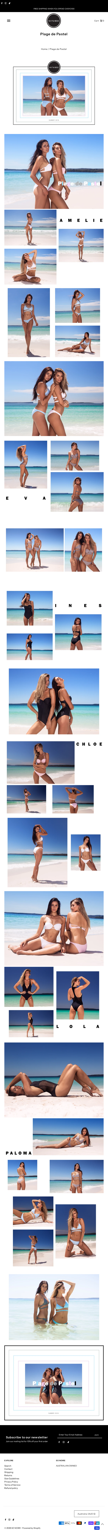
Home (44, 49)
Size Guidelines (11, 1478)
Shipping (8, 1472)
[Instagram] (5, 3)
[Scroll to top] (102, 1524)
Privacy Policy (11, 1481)
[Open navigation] (14, 20)
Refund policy (11, 1488)
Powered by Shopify (31, 1528)
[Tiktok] (9, 3)
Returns (8, 1475)
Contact (8, 1469)
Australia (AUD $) (87, 1514)
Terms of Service (12, 1485)
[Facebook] (1, 3)
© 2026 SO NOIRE (12, 1528)
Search (7, 1465)
